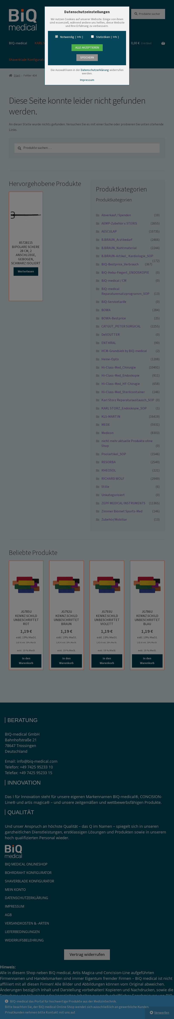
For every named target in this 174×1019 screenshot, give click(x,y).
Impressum (87, 80)
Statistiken (103, 37)
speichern (87, 57)
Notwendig (67, 37)
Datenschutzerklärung (95, 70)
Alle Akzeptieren (87, 48)
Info (79, 37)
